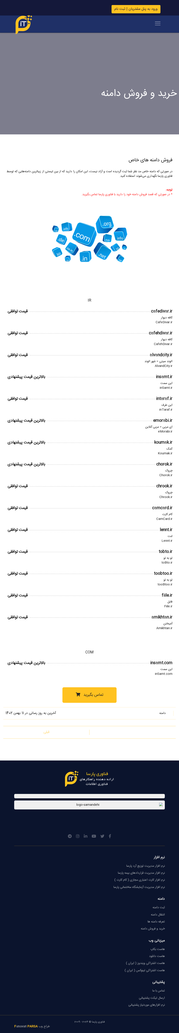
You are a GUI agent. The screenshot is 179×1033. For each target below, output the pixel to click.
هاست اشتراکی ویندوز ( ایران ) (145, 963)
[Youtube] (94, 836)
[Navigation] (157, 24)
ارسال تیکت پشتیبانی (152, 998)
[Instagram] (77, 836)
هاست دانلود (157, 956)
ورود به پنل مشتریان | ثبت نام (136, 9)
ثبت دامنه (159, 907)
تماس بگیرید (92, 695)
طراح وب (32, 1026)
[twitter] (102, 836)
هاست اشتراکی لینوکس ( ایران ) (145, 970)
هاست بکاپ (157, 949)
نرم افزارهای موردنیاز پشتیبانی (146, 1005)
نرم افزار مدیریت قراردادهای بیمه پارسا (141, 873)
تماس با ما (158, 990)
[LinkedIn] (85, 836)
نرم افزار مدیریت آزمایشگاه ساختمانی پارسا (139, 887)
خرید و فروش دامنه (153, 928)
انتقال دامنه (158, 914)
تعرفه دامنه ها (156, 921)
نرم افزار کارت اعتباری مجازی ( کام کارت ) (139, 880)
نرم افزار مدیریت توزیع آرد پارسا (145, 866)
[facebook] (110, 836)
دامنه (162, 713)
